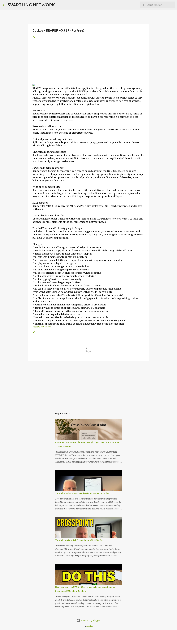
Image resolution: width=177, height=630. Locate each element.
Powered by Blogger (90, 620)
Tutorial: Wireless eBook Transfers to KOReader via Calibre (82, 493)
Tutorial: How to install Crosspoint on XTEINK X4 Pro (79, 540)
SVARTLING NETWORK (31, 4)
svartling (89, 626)
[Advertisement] (88, 62)
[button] (34, 37)
